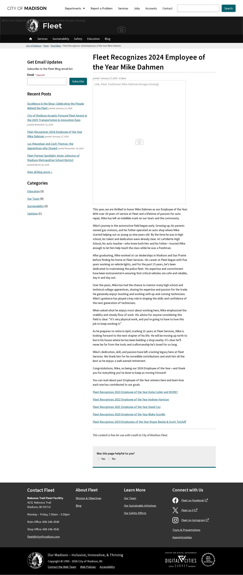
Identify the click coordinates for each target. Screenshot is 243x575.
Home (30, 39)
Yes (103, 459)
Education (93, 39)
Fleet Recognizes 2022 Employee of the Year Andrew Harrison (131, 399)
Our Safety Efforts (135, 513)
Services (123, 8)
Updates (32, 213)
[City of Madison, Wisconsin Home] (35, 561)
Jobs (137, 8)
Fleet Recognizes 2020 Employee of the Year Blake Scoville (129, 414)
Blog (107, 39)
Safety (78, 39)
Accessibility (107, 567)
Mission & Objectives (88, 498)
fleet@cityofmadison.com (43, 537)
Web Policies (88, 567)
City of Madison (33, 45)
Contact (167, 8)
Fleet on (194, 500)
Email (36, 75)
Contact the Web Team (62, 567)
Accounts (151, 8)
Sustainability (61, 39)
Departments (73, 8)
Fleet (52, 25)
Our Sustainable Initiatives (140, 505)
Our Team (33, 199)
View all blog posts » (39, 172)
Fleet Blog (56, 45)
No (114, 459)
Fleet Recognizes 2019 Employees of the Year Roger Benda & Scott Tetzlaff (139, 422)
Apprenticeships (182, 537)
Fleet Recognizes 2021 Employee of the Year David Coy (127, 407)
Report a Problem (102, 8)
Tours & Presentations (186, 530)
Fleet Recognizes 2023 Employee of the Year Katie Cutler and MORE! (135, 392)
